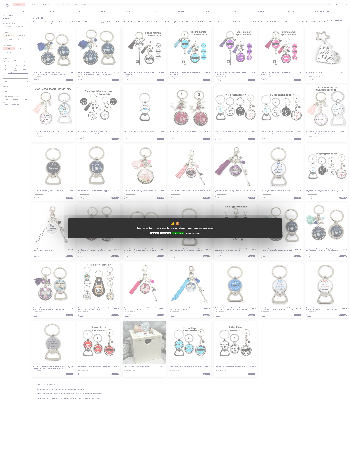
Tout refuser (154, 233)
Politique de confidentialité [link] (192, 233)
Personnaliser (165, 233)
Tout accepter (178, 233)
